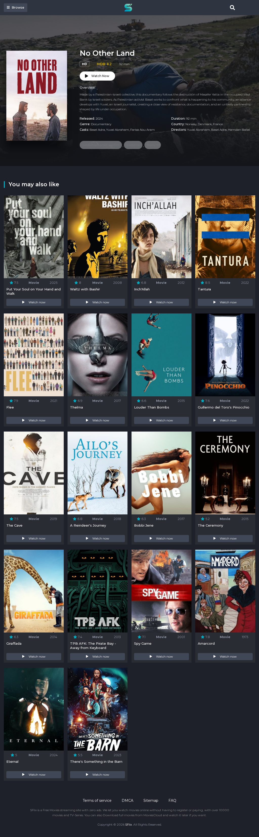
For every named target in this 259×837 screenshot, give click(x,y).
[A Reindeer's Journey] (97, 473)
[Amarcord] (225, 591)
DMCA (127, 800)
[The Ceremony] (225, 473)
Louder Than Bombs (151, 407)
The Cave (14, 525)
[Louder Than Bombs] (161, 354)
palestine (133, 145)
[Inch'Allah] (161, 236)
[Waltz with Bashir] (97, 236)
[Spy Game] (161, 591)
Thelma (76, 407)
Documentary (101, 124)
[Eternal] (34, 709)
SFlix (128, 824)
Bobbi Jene (144, 525)
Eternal (12, 761)
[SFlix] (129, 7)
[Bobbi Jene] (161, 473)
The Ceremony (210, 525)
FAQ (172, 800)
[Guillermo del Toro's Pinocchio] (225, 354)
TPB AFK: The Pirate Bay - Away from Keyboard (93, 645)
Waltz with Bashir (85, 289)
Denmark (205, 124)
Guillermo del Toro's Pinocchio (223, 407)
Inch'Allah (142, 289)
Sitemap (150, 800)
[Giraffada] (34, 591)
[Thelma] (97, 354)
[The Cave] (34, 473)
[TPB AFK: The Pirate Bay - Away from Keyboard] (97, 591)
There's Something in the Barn (96, 761)
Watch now (37, 302)
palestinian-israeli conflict (100, 145)
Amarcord (206, 643)
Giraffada (13, 643)
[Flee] (34, 354)
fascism (152, 145)
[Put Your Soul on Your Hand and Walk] (34, 236)
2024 (99, 118)
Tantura (204, 289)
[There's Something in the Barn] (97, 709)
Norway (191, 124)
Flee (10, 407)
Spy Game (143, 643)
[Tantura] (225, 236)
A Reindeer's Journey (88, 525)
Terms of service (97, 800)
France (218, 124)
